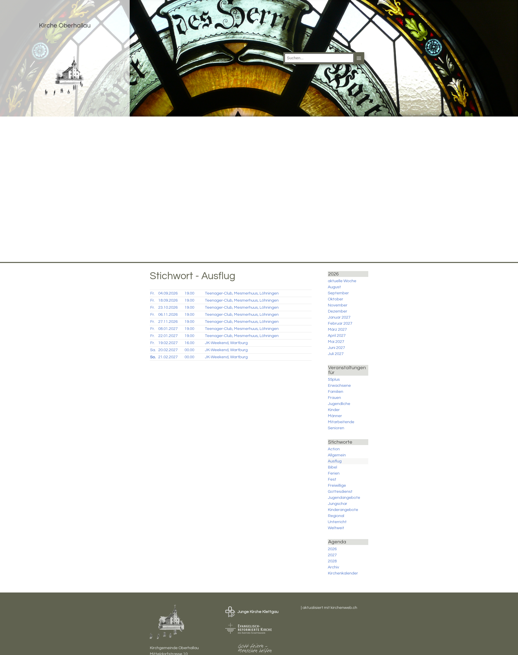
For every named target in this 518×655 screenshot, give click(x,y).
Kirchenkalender (343, 573)
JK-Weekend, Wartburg (226, 343)
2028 (332, 561)
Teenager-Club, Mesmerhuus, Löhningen (242, 293)
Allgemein (337, 455)
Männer (335, 416)
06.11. (168, 315)
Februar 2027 (340, 323)
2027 (332, 555)
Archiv (333, 567)
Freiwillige (337, 485)
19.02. (168, 343)
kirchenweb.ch (344, 608)
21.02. (168, 357)
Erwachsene (339, 386)
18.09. (168, 300)
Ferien (334, 473)
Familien (335, 392)
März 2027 (337, 330)
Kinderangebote (343, 510)
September (338, 293)
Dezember (337, 311)
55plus (334, 379)
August (334, 287)
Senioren (336, 428)
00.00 (189, 350)
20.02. (168, 350)
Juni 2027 (336, 348)
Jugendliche (339, 404)
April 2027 (337, 336)
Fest (332, 479)
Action (334, 449)
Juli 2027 (336, 354)
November (337, 305)
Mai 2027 (336, 342)
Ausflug (335, 461)
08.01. (168, 329)
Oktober (335, 299)
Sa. (153, 350)
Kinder (334, 410)
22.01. (168, 336)
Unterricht (337, 522)
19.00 (189, 293)
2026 (332, 549)
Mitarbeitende (341, 422)
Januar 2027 (339, 317)
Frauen (334, 398)
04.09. (168, 293)
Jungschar (337, 504)
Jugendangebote (344, 498)
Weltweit (336, 528)
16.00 (189, 343)
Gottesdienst (340, 492)
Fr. (152, 293)
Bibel (332, 467)
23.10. (168, 307)
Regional (336, 516)
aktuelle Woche (342, 281)
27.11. (168, 322)
